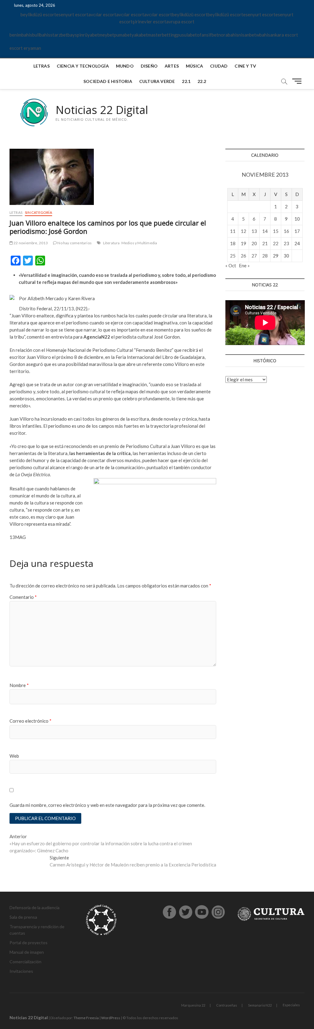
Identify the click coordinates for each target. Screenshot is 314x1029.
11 (233, 231)
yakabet (140, 34)
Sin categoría (38, 212)
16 (286, 231)
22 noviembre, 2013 (30, 243)
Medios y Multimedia (139, 243)
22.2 (201, 81)
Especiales (291, 1005)
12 (243, 231)
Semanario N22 (260, 1005)
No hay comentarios (74, 243)
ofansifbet (207, 34)
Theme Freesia (86, 1017)
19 (243, 243)
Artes (172, 66)
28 (265, 255)
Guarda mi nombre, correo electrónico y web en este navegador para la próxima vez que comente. (107, 805)
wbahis (263, 34)
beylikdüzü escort (38, 14)
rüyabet (91, 34)
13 (254, 231)
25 (233, 255)
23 (286, 243)
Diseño (149, 66)
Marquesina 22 (193, 1005)
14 (265, 231)
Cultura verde (157, 81)
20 (254, 243)
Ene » (244, 265)
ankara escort (284, 34)
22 (275, 243)
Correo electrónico (31, 721)
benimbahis (21, 34)
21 (265, 243)
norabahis (228, 34)
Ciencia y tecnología (83, 66)
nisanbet (247, 34)
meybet (106, 34)
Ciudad (219, 66)
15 (275, 231)
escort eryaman (25, 48)
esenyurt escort (72, 14)
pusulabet (187, 34)
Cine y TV (245, 66)
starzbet (58, 34)
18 (233, 243)
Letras (41, 66)
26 (243, 255)
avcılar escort (102, 14)
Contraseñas (226, 1005)
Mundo (125, 66)
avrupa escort (180, 21)
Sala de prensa (23, 917)
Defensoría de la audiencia (34, 907)
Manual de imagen (27, 952)
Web (14, 756)
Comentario (23, 597)
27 (254, 255)
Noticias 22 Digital (102, 110)
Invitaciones (21, 971)
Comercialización (25, 961)
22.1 (186, 81)
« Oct (230, 265)
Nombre (19, 685)
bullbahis (41, 34)
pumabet (123, 34)
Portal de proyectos (29, 942)
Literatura (111, 243)
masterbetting (162, 34)
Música (194, 66)
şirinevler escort (149, 21)
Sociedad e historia (107, 81)
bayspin (75, 34)
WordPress (110, 1017)
